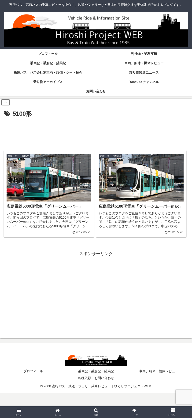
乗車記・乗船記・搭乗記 (96, 371)
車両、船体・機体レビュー (158, 371)
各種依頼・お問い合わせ (96, 378)
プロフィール (33, 371)
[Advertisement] (96, 132)
